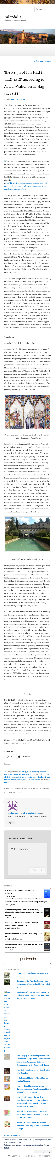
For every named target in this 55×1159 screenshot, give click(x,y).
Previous (38, 61)
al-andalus (44, 774)
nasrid (13, 779)
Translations (43, 53)
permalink (8, 782)
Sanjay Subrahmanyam (14, 939)
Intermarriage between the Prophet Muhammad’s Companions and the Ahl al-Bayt (33, 1125)
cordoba (25, 777)
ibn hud (41, 777)
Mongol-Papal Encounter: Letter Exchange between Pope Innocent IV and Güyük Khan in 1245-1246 (34, 1089)
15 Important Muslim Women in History (33, 973)
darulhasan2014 (13, 813)
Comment (37, 870)
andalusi (17, 777)
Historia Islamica (12, 1136)
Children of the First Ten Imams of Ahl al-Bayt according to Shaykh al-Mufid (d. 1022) (33, 984)
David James (11, 896)
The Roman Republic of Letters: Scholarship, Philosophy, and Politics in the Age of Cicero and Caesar (24, 912)
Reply (11, 822)
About (7, 47)
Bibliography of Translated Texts (24, 47)
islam (47, 777)
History (23, 772)
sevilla (19, 779)
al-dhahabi (8, 777)
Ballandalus (12, 16)
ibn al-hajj (33, 777)
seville (25, 779)
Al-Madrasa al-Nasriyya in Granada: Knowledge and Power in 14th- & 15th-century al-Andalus (32, 1114)
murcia (7, 779)
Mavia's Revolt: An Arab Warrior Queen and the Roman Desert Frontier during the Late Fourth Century (33, 995)
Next (48, 61)
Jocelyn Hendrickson (13, 928)
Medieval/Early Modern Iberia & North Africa (20, 53)
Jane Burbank (11, 950)
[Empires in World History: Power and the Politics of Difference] (47, 951)
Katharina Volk (11, 918)
